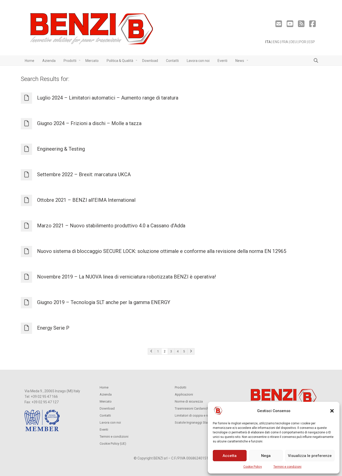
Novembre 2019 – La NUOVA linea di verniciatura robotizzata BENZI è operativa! (126, 277)
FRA (285, 42)
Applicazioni (184, 394)
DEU (293, 42)
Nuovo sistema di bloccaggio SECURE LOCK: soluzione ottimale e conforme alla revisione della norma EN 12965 (161, 251)
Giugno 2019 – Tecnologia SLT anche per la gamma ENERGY (103, 302)
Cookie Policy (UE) (113, 443)
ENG (276, 42)
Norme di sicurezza (189, 401)
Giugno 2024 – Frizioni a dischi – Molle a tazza (89, 123)
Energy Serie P (53, 328)
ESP (311, 42)
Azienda (106, 394)
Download (107, 408)
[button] (331, 410)
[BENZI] (92, 30)
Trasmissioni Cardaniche (192, 408)
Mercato (106, 401)
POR (302, 42)
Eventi (104, 429)
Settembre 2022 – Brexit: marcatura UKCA (84, 174)
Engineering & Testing (61, 149)
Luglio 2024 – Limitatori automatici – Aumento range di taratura (107, 98)
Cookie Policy (252, 466)
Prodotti (180, 387)
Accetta (230, 455)
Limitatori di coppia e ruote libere (198, 415)
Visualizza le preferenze (310, 455)
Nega (266, 455)
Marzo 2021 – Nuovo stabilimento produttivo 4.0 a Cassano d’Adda (111, 226)
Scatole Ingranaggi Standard (195, 422)
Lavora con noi (110, 422)
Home (104, 387)
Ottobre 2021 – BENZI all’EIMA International (86, 200)
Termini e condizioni (287, 466)
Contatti (105, 415)
